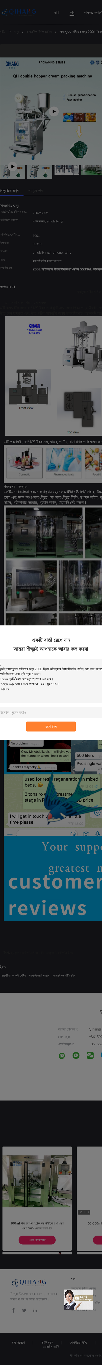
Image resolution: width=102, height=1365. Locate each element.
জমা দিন (51, 726)
